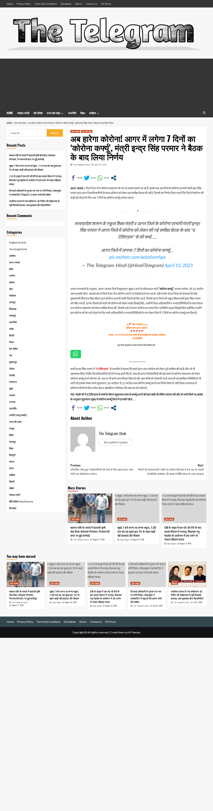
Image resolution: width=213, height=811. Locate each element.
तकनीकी (13, 322)
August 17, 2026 (99, 539)
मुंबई (11, 388)
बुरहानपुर (13, 361)
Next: (171, 469)
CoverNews (117, 632)
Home (10, 3)
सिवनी (11, 481)
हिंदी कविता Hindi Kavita (21, 501)
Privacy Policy (24, 3)
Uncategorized (18, 249)
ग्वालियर (12, 295)
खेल (11, 288)
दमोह (11, 328)
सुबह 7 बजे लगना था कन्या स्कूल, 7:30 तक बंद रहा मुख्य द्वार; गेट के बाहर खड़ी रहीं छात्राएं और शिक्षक (136, 531)
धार (10, 355)
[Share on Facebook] (76, 178)
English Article (17, 242)
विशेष (11, 435)
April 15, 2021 (100, 164)
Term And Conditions (46, 3)
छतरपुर (12, 302)
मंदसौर (12, 375)
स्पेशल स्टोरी (23, 113)
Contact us (91, 3)
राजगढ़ (12, 401)
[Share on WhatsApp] (103, 178)
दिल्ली (11, 335)
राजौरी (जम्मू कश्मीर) (18, 415)
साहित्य (92, 113)
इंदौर (11, 269)
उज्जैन (12, 275)
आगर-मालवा (75, 131)
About (78, 3)
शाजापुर (12, 441)
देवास (11, 342)
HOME (10, 113)
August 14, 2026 (138, 539)
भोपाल (11, 368)
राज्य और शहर (53, 113)
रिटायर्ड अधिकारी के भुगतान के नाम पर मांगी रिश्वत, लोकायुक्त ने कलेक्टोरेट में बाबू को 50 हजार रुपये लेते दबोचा (35, 192)
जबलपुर (12, 315)
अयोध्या (12, 255)
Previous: (101, 469)
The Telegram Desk (81, 164)
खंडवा (11, 282)
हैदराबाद (12, 508)
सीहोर (11, 488)
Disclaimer (66, 3)
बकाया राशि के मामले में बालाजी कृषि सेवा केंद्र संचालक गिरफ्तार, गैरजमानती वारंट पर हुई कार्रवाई (90, 531)
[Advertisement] (106, 83)
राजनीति (72, 113)
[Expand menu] (62, 113)
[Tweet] (90, 178)
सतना (11, 461)
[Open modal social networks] (113, 178)
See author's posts (116, 442)
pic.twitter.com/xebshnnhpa (137, 257)
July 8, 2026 (197, 602)
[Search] (204, 113)
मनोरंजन (13, 381)
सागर (11, 468)
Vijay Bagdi (124, 540)
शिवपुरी (12, 454)
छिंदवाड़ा (12, 308)
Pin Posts (106, 3)
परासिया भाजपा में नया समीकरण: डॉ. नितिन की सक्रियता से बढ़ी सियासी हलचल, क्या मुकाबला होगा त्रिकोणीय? (34, 203)
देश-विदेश (38, 113)
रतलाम (12, 395)
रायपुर (11, 428)
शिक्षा (82, 113)
